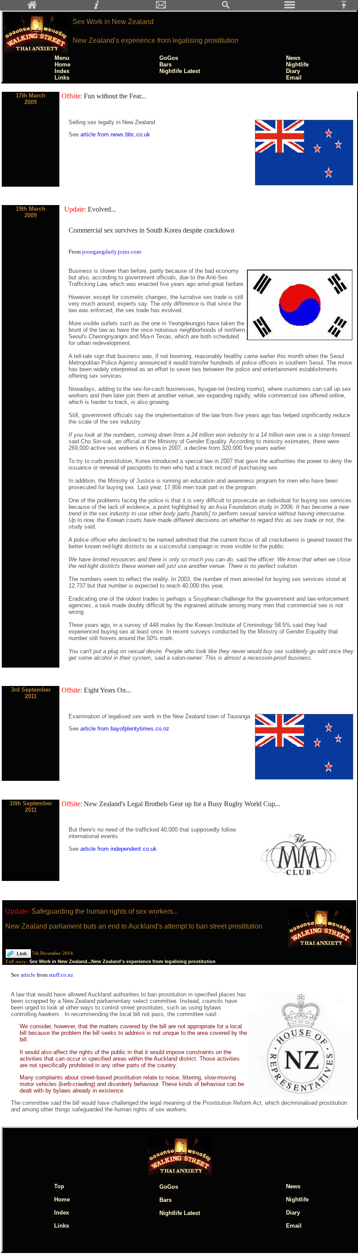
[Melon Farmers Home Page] (32, 7)
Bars (165, 64)
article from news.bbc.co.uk (115, 134)
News (293, 58)
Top (59, 1186)
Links (62, 77)
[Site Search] (225, 7)
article (29, 974)
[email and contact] (161, 7)
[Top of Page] (347, 7)
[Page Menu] (289, 7)
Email (294, 77)
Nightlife (297, 64)
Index (62, 71)
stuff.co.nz (61, 974)
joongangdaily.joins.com (111, 251)
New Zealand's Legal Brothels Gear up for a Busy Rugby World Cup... (182, 804)
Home (62, 64)
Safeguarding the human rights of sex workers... (104, 911)
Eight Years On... (107, 690)
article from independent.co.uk (118, 849)
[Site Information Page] (96, 7)
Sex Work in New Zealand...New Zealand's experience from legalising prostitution (122, 961)
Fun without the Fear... (115, 96)
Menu (62, 58)
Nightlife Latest (179, 71)
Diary (293, 71)
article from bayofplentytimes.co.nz (124, 728)
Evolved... (102, 209)
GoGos (168, 58)
